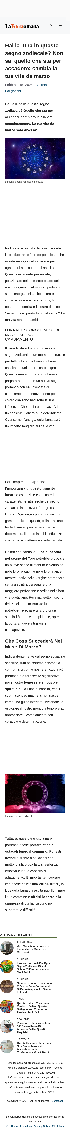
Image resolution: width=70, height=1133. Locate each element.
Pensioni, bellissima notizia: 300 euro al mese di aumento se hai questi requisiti (34, 1028)
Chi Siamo (12, 1126)
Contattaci (57, 1100)
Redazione (26, 1126)
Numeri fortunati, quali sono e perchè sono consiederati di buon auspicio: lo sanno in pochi (34, 988)
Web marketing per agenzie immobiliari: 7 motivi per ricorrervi (33, 949)
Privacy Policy (42, 1126)
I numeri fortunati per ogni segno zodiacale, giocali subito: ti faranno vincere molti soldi (33, 968)
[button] (51, 26)
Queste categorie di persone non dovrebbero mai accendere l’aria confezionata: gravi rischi (34, 1048)
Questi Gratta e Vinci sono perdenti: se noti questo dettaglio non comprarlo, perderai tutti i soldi (33, 1008)
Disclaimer (58, 1126)
